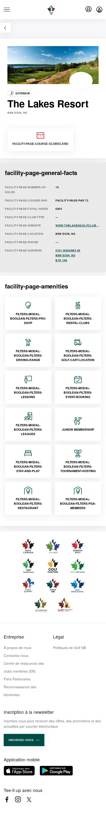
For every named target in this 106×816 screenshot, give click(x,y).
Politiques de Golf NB (69, 647)
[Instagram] (18, 799)
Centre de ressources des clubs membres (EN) (24, 667)
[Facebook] (7, 799)
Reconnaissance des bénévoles (20, 690)
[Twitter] (29, 799)
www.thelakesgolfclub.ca (78, 225)
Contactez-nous (16, 655)
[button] (24, 740)
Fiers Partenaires (17, 679)
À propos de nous (17, 647)
